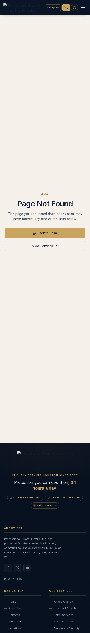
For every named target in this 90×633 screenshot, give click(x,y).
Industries (15, 621)
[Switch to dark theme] (74, 7)
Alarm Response (64, 621)
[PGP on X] (17, 568)
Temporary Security (67, 628)
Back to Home (47, 233)
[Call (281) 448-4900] (66, 7)
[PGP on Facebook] (8, 568)
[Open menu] (83, 7)
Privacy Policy (13, 578)
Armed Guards (63, 601)
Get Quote (53, 7)
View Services (42, 246)
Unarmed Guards (65, 608)
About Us (15, 608)
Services (14, 615)
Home (12, 601)
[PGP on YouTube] (27, 568)
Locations (15, 628)
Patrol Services (63, 615)
